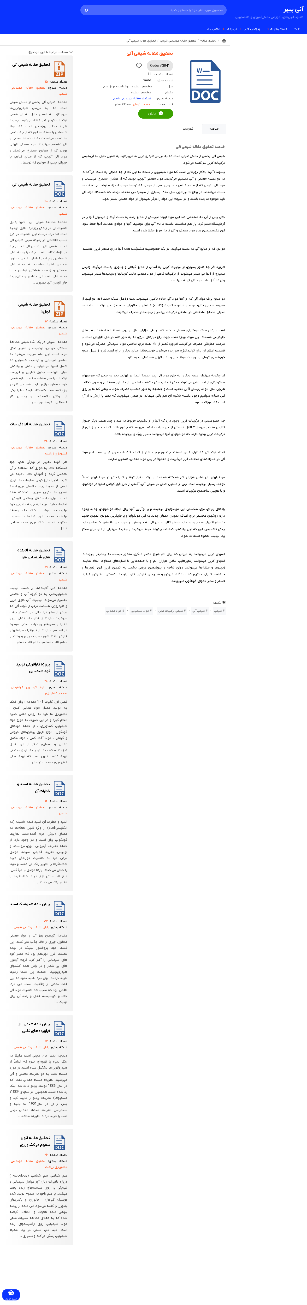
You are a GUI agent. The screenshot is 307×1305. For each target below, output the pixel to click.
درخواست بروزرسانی (115, 86)
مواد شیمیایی (140, 611)
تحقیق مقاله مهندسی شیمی (131, 98)
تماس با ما (213, 29)
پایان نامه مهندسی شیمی (31, 927)
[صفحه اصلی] (224, 40)
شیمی (218, 611)
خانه (297, 29)
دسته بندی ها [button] (278, 29)
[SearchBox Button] (86, 10)
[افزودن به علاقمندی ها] (138, 65)
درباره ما (232, 29)
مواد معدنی (114, 611)
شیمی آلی (198, 611)
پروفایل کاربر (252, 29)
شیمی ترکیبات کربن (170, 611)
